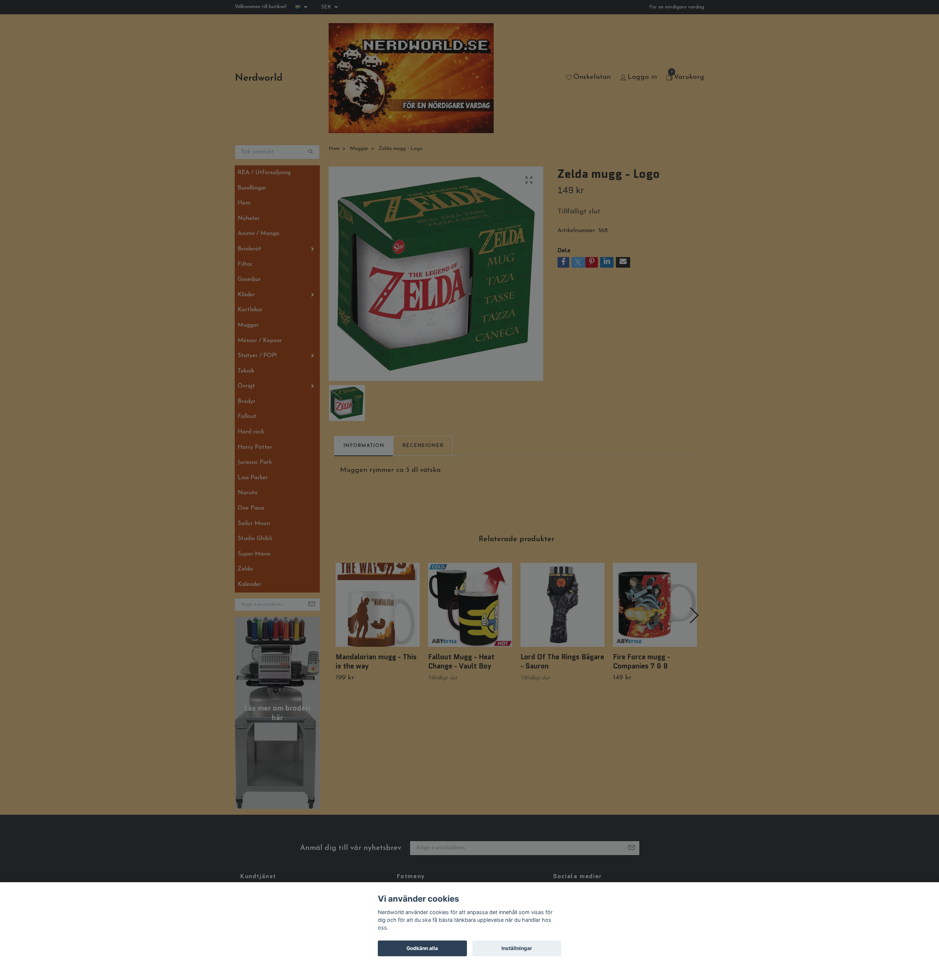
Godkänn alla (422, 948)
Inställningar (516, 948)
